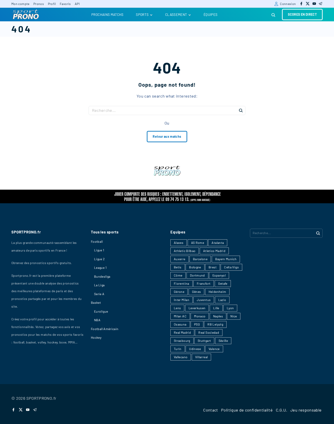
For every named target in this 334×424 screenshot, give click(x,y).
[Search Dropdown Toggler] (273, 15)
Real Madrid (182, 332)
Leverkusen (197, 308)
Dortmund (197, 275)
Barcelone (200, 259)
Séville (223, 341)
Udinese (195, 349)
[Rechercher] (240, 110)
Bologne (195, 267)
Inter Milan (181, 300)
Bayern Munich (226, 259)
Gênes (196, 292)
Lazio (222, 300)
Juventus (204, 300)
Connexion (288, 4)
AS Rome (197, 243)
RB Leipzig (215, 324)
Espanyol (219, 275)
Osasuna (180, 324)
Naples (218, 316)
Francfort (203, 283)
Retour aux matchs (167, 136)
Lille (216, 308)
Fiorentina (181, 283)
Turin (178, 349)
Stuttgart (204, 341)
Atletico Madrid (214, 251)
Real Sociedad (208, 332)
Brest (213, 267)
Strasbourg (182, 341)
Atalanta (218, 243)
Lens (177, 308)
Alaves (178, 243)
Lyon (230, 308)
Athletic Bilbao (184, 251)
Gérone (179, 292)
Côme (178, 275)
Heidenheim (217, 292)
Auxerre (179, 259)
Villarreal (201, 357)
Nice (233, 316)
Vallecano (180, 357)
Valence (214, 349)
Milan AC (180, 316)
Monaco (199, 316)
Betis (178, 267)
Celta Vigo (231, 267)
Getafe (222, 283)
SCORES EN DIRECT (302, 14)
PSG (197, 324)
